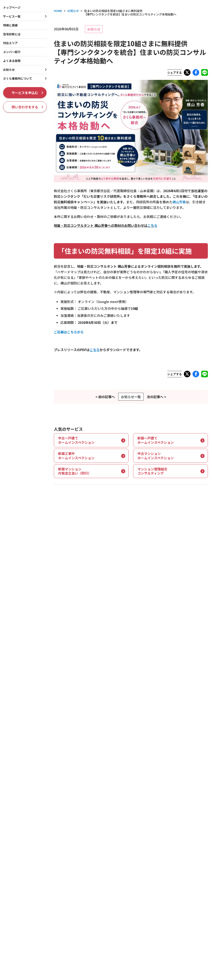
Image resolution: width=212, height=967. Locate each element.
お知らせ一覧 (131, 396)
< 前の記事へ (105, 396)
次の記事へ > (156, 396)
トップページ (11, 7)
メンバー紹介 (11, 52)
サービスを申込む (25, 92)
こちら (152, 225)
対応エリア (10, 43)
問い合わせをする (25, 106)
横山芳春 (179, 201)
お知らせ (93, 29)
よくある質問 (11, 61)
